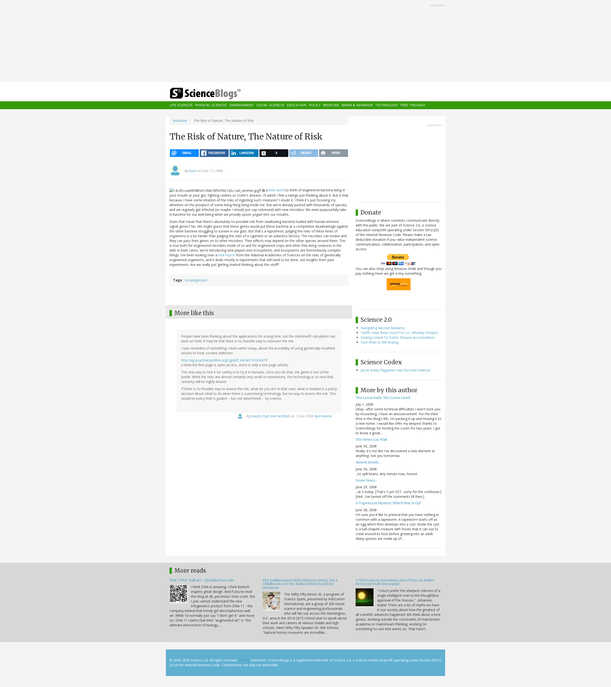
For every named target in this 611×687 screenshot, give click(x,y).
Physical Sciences (211, 105)
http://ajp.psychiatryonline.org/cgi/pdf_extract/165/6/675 (224, 360)
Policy (315, 105)
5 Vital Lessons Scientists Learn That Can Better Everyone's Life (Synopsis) (395, 582)
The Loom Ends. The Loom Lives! (383, 398)
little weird (276, 190)
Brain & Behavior (357, 105)
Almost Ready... (368, 462)
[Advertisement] (305, 41)
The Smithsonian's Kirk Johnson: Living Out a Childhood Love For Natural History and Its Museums (300, 584)
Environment (241, 105)
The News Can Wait (371, 439)
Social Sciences (270, 105)
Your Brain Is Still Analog (379, 342)
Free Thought (413, 105)
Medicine (331, 105)
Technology (386, 105)
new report (226, 255)
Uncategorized (195, 280)
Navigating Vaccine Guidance (383, 328)
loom (192, 170)
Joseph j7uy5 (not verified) (270, 416)
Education (296, 105)
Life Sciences (181, 105)
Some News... (366, 480)
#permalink (323, 416)
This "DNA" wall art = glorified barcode (201, 580)
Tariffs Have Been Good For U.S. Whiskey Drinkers (399, 332)
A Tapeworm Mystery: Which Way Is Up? (388, 503)
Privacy (244, 660)
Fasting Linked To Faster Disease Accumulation (397, 337)
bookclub (180, 120)
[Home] (214, 93)
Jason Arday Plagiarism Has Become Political (395, 370)
